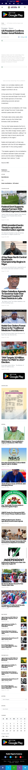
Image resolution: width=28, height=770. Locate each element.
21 (14, 728)
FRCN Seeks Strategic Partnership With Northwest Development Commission (13, 541)
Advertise (22, 761)
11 (3, 726)
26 (7, 730)
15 (17, 726)
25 (3, 730)
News (11, 28)
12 (6, 726)
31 (24, 730)
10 (24, 723)
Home (2, 23)
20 (10, 728)
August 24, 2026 (5, 444)
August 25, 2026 (5, 621)
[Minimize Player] (26, 3)
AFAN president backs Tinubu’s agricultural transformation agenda (12, 520)
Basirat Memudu (5, 177)
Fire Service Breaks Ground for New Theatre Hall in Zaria (12, 584)
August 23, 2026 (5, 487)
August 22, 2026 (5, 508)
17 (24, 726)
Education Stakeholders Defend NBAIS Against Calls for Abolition (13, 463)
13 (10, 726)
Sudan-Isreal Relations (6, 183)
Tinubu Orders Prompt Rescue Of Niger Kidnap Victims (9, 638)
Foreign (4, 28)
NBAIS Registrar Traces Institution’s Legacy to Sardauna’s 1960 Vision (12, 442)
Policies (16, 762)
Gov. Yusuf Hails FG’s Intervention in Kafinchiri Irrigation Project (12, 506)
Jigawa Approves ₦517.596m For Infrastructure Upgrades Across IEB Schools (9, 618)
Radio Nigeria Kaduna (13, 765)
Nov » (7, 736)
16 (21, 726)
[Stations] (22, 3)
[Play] (6, 3)
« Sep (3, 736)
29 (17, 730)
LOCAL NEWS (15, 276)
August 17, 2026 (5, 544)
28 (14, 730)
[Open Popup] (18, 3)
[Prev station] (10, 3)
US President (16, 183)
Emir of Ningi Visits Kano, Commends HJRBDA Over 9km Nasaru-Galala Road (9, 646)
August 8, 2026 (4, 587)
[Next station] (2, 3)
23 (21, 728)
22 (17, 728)
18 (3, 728)
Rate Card (12, 762)
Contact (9, 761)
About (5, 761)
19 (6, 728)
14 (14, 726)
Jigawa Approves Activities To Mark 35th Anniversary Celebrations (8, 625)
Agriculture (19, 191)
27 (10, 730)
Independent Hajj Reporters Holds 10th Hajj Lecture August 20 (13, 563)
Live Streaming (15, 761)
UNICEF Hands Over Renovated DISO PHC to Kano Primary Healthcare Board (13, 513)
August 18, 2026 (5, 515)
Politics (24, 276)
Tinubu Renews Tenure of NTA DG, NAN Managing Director (13, 484)
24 (24, 728)
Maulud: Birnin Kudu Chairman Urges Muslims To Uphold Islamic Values (9, 632)
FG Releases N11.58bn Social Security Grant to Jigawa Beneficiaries (13, 605)
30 (21, 730)
